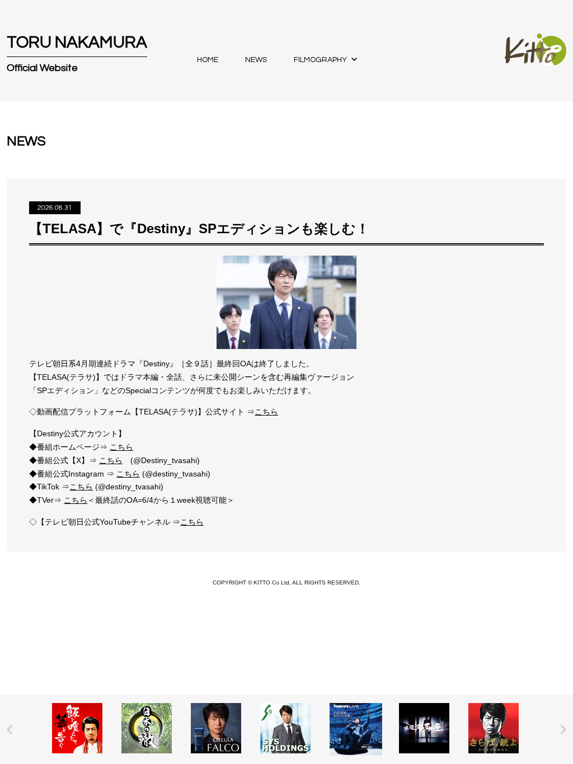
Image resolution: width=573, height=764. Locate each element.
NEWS (256, 60)
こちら (266, 411)
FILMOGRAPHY (320, 60)
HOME (207, 60)
